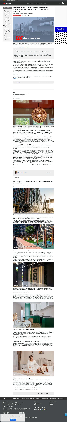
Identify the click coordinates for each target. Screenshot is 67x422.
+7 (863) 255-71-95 (6, 412)
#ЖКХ (14, 167)
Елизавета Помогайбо (22, 172)
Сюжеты (31, 3)
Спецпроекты (41, 3)
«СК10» (19, 217)
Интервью (36, 3)
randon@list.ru (20, 414)
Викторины (38, 398)
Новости (27, 3)
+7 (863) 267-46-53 (21, 413)
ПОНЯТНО (12, 419)
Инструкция (23, 398)
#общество (15, 78)
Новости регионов (60, 398)
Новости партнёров (52, 398)
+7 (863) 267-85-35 (21, 412)
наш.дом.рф (38, 387)
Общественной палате (25, 47)
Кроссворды (32, 398)
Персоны (27, 398)
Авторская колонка (44, 398)
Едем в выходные (16, 398)
